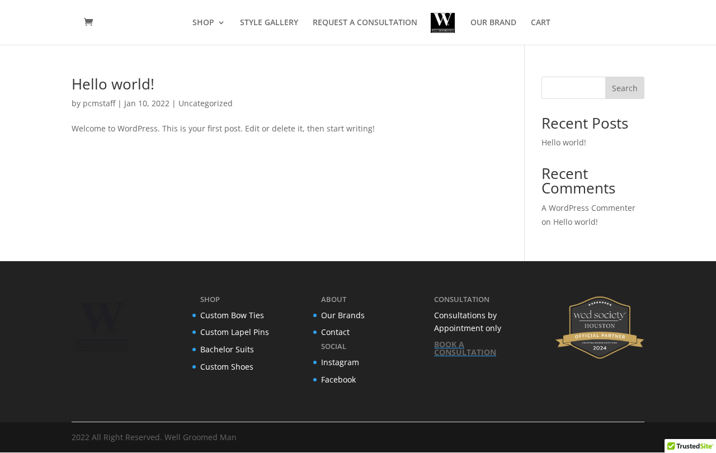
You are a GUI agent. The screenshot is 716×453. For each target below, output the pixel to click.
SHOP (203, 22)
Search (625, 88)
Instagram (340, 362)
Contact (335, 332)
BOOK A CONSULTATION (465, 348)
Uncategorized (205, 103)
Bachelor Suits (227, 349)
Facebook (338, 379)
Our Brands (343, 315)
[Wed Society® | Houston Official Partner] (599, 357)
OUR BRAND (493, 22)
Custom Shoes (226, 366)
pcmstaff (99, 103)
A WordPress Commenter (588, 207)
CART (540, 22)
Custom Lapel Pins (234, 332)
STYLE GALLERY (269, 22)
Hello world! (113, 84)
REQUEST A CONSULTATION (365, 22)
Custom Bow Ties (232, 315)
